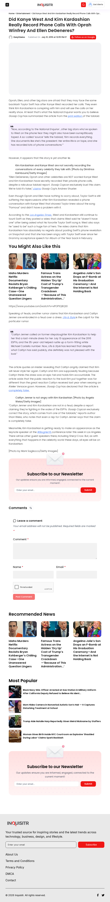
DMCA (10, 874)
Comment (21, 539)
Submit (88, 490)
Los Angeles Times (41, 215)
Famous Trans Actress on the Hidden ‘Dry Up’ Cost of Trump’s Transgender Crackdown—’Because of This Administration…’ (53, 285)
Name (18, 567)
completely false (19, 390)
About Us (12, 854)
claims (36, 188)
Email (61, 567)
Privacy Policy (15, 867)
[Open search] (83, 4)
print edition (75, 116)
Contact (11, 880)
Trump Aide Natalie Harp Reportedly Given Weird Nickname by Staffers (62, 721)
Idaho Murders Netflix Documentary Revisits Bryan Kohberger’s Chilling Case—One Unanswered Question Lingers (22, 285)
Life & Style (69, 317)
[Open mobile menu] (7, 4)
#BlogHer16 (44, 432)
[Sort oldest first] (30, 508)
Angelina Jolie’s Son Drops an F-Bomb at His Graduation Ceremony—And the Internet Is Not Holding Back (87, 282)
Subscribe (91, 844)
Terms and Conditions (20, 861)
